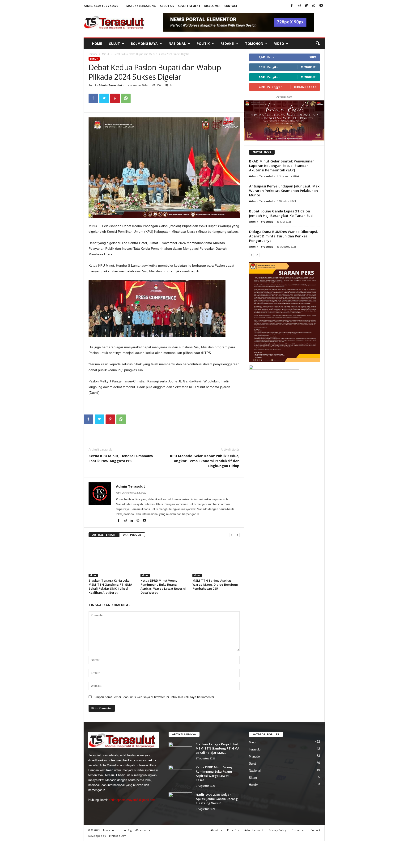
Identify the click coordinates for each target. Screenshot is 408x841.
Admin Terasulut (110, 85)
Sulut (114, 43)
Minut (105, 54)
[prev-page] (231, 534)
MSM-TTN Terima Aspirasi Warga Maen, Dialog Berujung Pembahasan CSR (215, 584)
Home (97, 43)
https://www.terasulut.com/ (131, 493)
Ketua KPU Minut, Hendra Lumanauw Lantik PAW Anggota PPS (121, 458)
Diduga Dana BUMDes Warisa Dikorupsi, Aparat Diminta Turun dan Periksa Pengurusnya (283, 236)
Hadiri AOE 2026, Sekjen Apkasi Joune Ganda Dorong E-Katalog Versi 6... (217, 798)
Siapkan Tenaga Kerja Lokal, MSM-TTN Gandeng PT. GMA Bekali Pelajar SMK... (217, 748)
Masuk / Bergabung (141, 6)
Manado (254, 756)
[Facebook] (292, 5)
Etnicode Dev (117, 835)
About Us (167, 6)
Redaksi (227, 43)
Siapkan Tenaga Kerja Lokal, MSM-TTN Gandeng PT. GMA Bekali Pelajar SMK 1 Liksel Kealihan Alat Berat (110, 586)
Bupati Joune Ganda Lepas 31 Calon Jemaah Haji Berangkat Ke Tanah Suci (281, 213)
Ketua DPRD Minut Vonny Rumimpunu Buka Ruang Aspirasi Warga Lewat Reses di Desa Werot (163, 586)
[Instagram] (299, 5)
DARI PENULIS (132, 534)
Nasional (177, 43)
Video (279, 43)
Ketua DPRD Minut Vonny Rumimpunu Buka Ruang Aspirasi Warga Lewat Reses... (214, 773)
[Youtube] (321, 5)
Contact (231, 6)
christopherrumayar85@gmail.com (132, 800)
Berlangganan (305, 87)
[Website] (138, 520)
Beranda (93, 54)
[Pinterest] (115, 98)
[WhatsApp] (314, 5)
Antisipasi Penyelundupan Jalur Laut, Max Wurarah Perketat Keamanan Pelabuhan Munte (284, 190)
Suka (313, 57)
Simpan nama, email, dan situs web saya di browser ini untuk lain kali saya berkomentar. (154, 697)
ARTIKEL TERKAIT (104, 534)
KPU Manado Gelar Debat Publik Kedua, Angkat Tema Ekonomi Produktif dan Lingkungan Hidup (204, 460)
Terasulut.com (112, 830)
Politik (203, 43)
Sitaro (253, 777)
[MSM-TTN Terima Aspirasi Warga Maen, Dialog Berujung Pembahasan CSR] (216, 559)
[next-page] (237, 534)
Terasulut (255, 749)
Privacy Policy (277, 830)
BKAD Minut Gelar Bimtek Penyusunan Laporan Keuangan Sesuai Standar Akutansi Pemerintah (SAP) (281, 165)
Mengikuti (309, 67)
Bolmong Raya (144, 43)
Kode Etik (233, 830)
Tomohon (254, 43)
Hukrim (254, 785)
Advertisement (189, 6)
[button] (317, 43)
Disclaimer (212, 6)
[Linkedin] (132, 520)
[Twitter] (306, 5)
